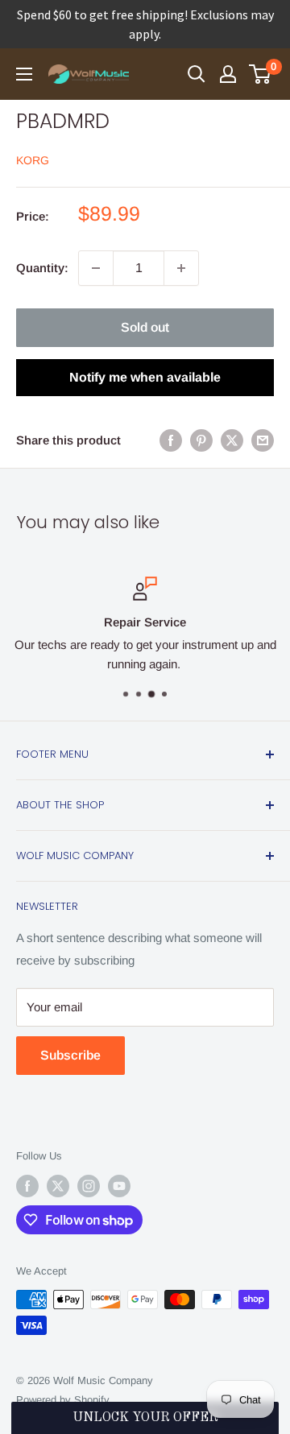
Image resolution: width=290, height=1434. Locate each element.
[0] (261, 74)
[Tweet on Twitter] (232, 440)
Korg (32, 160)
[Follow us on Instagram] (88, 1186)
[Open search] (196, 74)
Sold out (145, 327)
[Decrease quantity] (96, 268)
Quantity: (42, 268)
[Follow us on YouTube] (119, 1186)
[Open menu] (24, 74)
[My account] (228, 74)
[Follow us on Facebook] (27, 1186)
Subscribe (70, 1055)
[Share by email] (262, 440)
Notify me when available (145, 377)
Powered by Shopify (63, 1400)
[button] (144, 1418)
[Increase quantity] (181, 268)
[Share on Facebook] (171, 440)
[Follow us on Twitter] (58, 1186)
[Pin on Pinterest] (201, 440)
